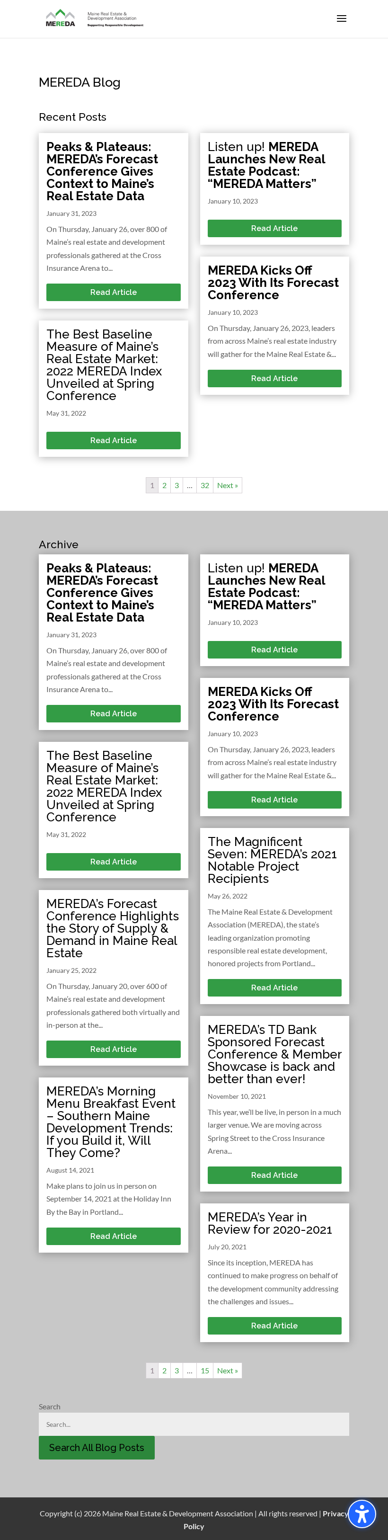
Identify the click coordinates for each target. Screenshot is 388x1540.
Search (50, 1406)
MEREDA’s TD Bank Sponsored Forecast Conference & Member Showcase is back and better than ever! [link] (275, 1054)
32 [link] (205, 485)
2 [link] (164, 485)
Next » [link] (227, 485)
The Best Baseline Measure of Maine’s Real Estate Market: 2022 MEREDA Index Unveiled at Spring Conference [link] (104, 365)
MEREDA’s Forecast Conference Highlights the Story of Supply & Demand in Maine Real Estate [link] (112, 928)
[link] (95, 18)
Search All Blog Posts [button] (96, 1447)
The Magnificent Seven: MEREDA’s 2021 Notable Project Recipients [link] (272, 860)
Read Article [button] (113, 292)
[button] (341, 24)
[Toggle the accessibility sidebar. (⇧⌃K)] (362, 1514)
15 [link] (205, 1370)
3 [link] (177, 485)
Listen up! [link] (266, 165)
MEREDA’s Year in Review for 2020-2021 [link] (270, 1223)
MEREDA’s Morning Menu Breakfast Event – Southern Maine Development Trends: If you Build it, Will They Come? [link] (111, 1122)
